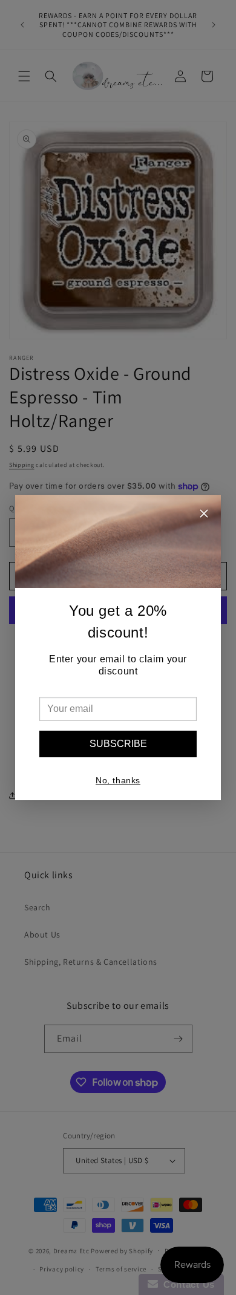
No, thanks (118, 780)
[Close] (204, 515)
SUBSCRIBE (118, 744)
